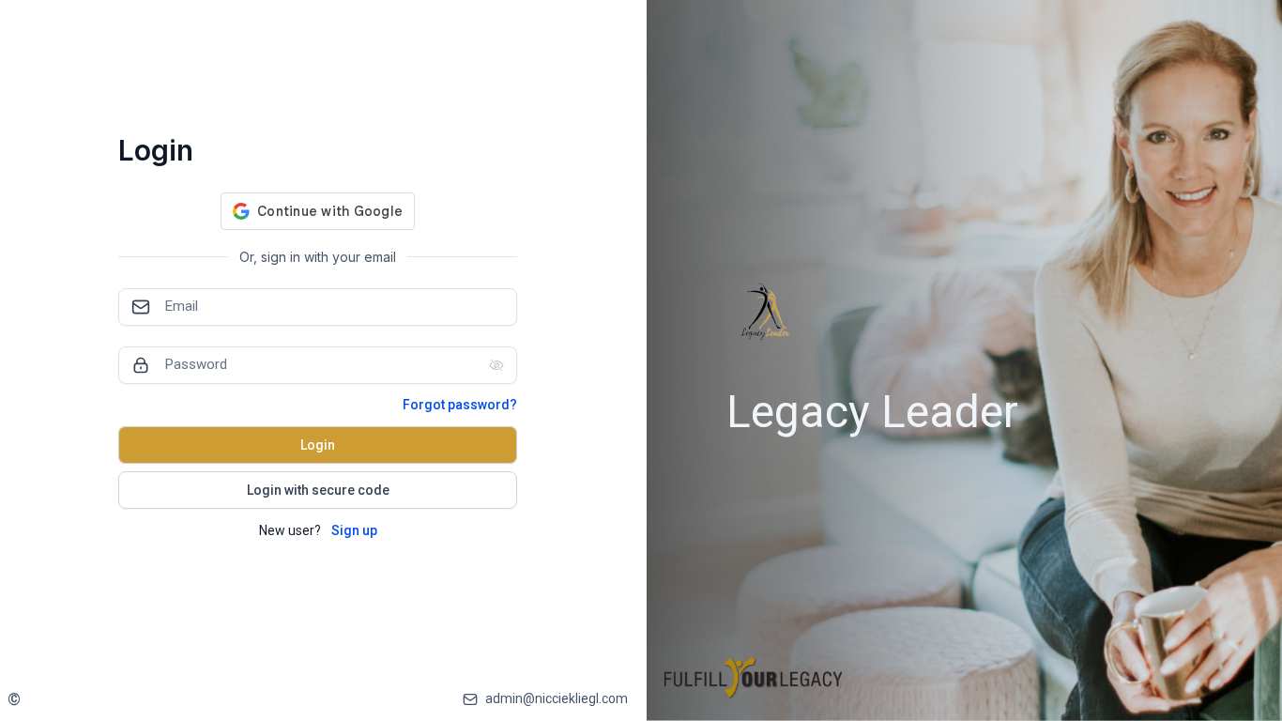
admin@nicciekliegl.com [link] (556, 698)
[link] (17, 698)
